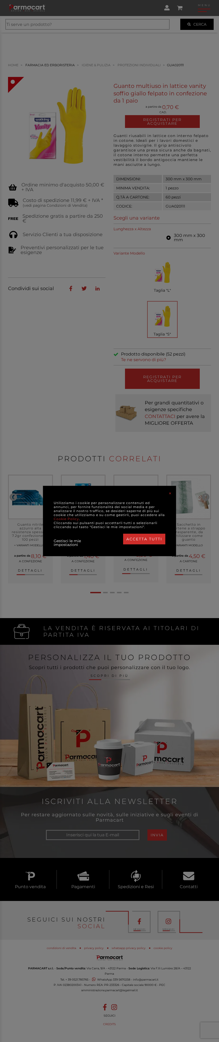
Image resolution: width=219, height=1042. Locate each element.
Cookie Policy (66, 519)
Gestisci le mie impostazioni (67, 543)
